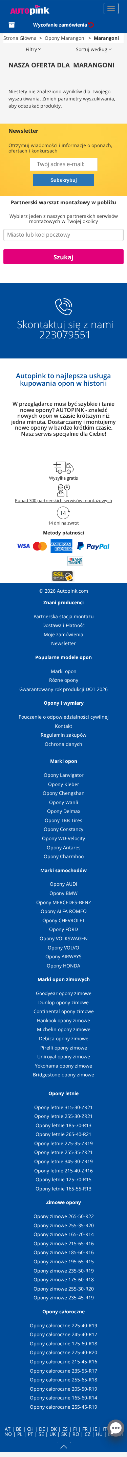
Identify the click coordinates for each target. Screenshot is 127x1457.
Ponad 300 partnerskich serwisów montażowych (63, 500)
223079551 (65, 335)
